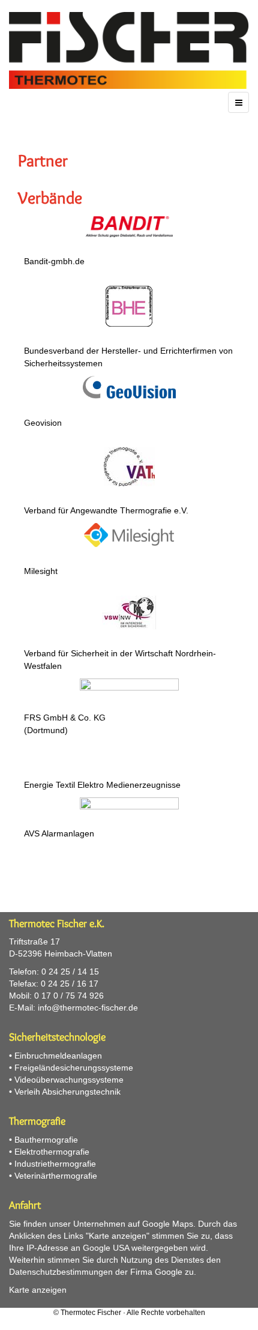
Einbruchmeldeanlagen (58, 1055)
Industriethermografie (55, 1163)
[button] (129, 245)
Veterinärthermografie (55, 1175)
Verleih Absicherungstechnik (67, 1091)
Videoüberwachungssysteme (69, 1079)
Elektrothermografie (51, 1151)
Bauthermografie (46, 1139)
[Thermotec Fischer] (129, 50)
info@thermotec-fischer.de (88, 1007)
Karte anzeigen (38, 1290)
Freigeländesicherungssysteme (73, 1067)
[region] (129, 518)
